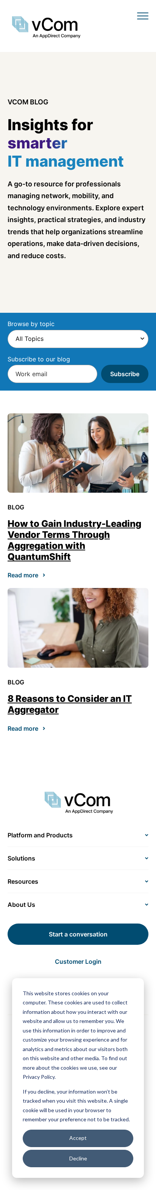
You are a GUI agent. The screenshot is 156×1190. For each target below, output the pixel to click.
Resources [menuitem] (23, 881)
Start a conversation (78, 934)
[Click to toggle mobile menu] (142, 15)
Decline (78, 1158)
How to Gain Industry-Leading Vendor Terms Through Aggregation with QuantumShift (74, 540)
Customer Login (78, 961)
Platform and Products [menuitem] (40, 835)
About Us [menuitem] (21, 904)
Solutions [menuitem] (21, 858)
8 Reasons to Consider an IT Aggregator (70, 704)
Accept (78, 1138)
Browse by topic (31, 324)
